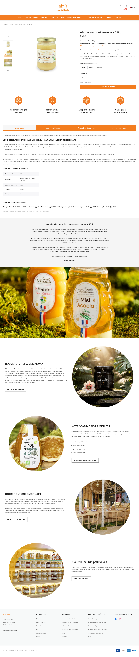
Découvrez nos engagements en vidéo (92, 46)
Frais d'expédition (95, 50)
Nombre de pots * (88, 64)
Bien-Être (54, 18)
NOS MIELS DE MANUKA (15, 389)
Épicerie (44, 18)
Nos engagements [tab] (119, 128)
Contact (64, 637)
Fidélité (118, 18)
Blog (109, 18)
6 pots (99, 68)
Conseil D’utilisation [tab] (53, 128)
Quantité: (83, 74)
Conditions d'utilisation (95, 633)
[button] (132, 7)
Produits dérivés (74, 18)
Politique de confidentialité (97, 622)
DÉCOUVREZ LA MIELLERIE (16, 520)
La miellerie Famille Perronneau (72, 619)
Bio (62, 18)
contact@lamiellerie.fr (10, 630)
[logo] (63, 7)
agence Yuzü (33, 650)
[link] (121, 6)
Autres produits (41, 633)
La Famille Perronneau (69, 626)
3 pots (91, 68)
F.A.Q (63, 633)
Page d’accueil (8, 24)
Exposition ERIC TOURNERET (70, 629)
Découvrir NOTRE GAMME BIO (85, 460)
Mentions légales (94, 626)
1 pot (83, 68)
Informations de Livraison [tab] (86, 128)
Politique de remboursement (97, 629)
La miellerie (7, 614)
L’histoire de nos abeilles (70, 622)
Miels (20, 18)
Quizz (38, 637)
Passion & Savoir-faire (94, 18)
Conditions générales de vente (98, 619)
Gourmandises (31, 18)
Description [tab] (19, 128)
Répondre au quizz (81, 579)
